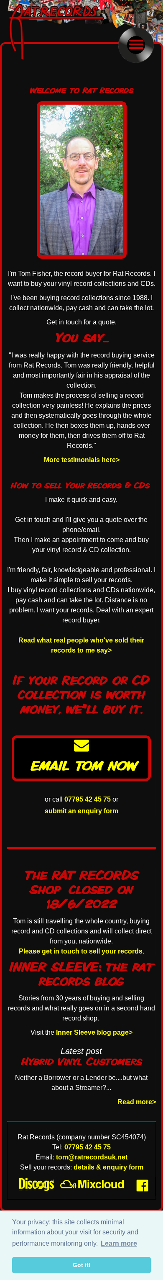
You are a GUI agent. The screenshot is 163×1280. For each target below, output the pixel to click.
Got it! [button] (82, 1265)
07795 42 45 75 (87, 799)
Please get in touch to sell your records (81, 951)
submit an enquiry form (81, 811)
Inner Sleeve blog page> (94, 1032)
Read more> (136, 1101)
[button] (136, 45)
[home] (59, 32)
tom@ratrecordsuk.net (91, 1157)
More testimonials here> (82, 459)
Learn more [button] (119, 1243)
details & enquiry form (108, 1167)
